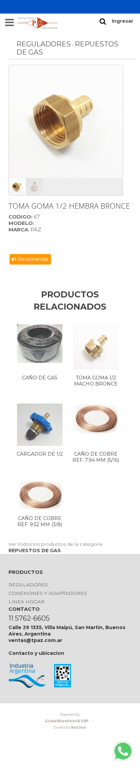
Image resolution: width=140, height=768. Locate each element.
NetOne (70, 727)
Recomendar (32, 259)
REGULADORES (43, 44)
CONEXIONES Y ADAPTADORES (47, 593)
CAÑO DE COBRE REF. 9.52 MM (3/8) (39, 521)
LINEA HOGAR (26, 602)
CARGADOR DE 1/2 (40, 454)
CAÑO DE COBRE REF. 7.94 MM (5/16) (95, 457)
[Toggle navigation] (9, 22)
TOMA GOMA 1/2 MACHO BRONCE (96, 381)
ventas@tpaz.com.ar (35, 640)
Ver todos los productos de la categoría (55, 547)
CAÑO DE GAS (39, 378)
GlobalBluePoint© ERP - (70, 718)
